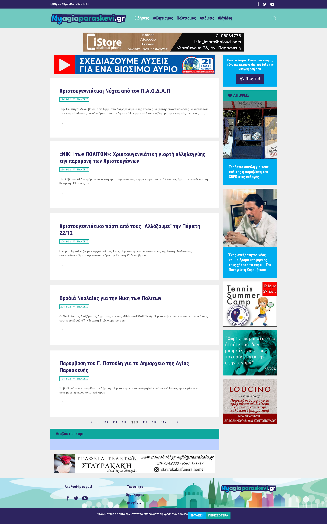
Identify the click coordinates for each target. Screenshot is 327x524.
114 (145, 422)
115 (154, 422)
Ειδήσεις (142, 18)
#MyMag (225, 18)
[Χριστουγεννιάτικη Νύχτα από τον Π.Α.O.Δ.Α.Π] (61, 123)
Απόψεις (207, 18)
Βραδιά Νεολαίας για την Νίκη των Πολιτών (110, 298)
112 (124, 422)
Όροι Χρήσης (135, 495)
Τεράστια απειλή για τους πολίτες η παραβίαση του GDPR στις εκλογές (249, 172)
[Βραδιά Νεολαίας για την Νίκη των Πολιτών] (61, 330)
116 (163, 422)
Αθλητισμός (163, 18)
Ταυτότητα (135, 487)
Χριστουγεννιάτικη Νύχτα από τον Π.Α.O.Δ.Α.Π (114, 91)
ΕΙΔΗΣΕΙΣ (82, 99)
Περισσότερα (218, 515)
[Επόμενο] (171, 422)
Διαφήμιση (135, 503)
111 (115, 422)
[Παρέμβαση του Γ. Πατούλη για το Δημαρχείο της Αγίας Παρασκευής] (61, 402)
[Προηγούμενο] (98, 422)
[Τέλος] (177, 422)
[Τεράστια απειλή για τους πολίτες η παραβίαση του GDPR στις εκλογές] (250, 130)
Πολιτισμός (186, 18)
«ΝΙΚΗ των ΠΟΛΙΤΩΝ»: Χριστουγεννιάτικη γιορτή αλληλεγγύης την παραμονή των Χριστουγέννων (132, 157)
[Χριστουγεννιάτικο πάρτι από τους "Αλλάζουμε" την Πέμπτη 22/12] (61, 265)
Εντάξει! (197, 515)
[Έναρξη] (91, 422)
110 (106, 422)
